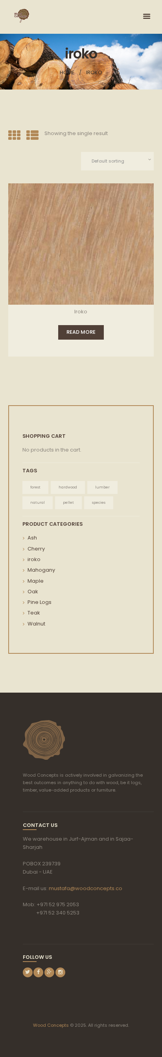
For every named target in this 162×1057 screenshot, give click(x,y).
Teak (34, 612)
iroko (34, 559)
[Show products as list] (32, 135)
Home (67, 72)
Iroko (80, 311)
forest (35, 487)
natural (37, 502)
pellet (68, 502)
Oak (33, 591)
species (98, 502)
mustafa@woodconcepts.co (85, 888)
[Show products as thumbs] (14, 135)
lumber (102, 487)
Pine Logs (40, 602)
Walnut (36, 623)
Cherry (36, 548)
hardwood (68, 487)
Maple (36, 581)
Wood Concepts (51, 1025)
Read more (81, 332)
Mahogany (41, 570)
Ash (32, 537)
